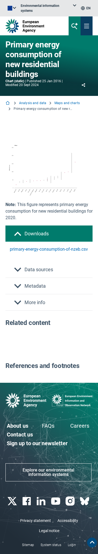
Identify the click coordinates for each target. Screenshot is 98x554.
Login (72, 545)
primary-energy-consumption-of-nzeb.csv (49, 249)
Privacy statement (35, 520)
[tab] (49, 233)
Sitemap (28, 545)
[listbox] (48, 8)
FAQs (48, 425)
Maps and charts (67, 103)
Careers (79, 425)
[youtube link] (56, 501)
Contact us (20, 434)
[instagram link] (71, 501)
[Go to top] (92, 542)
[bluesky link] (85, 501)
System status (51, 545)
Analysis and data (32, 103)
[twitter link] (13, 501)
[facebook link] (27, 501)
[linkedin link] (42, 501)
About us (17, 425)
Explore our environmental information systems (48, 472)
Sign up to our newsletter (37, 443)
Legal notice (49, 531)
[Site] (33, 26)
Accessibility (67, 520)
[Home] (8, 103)
